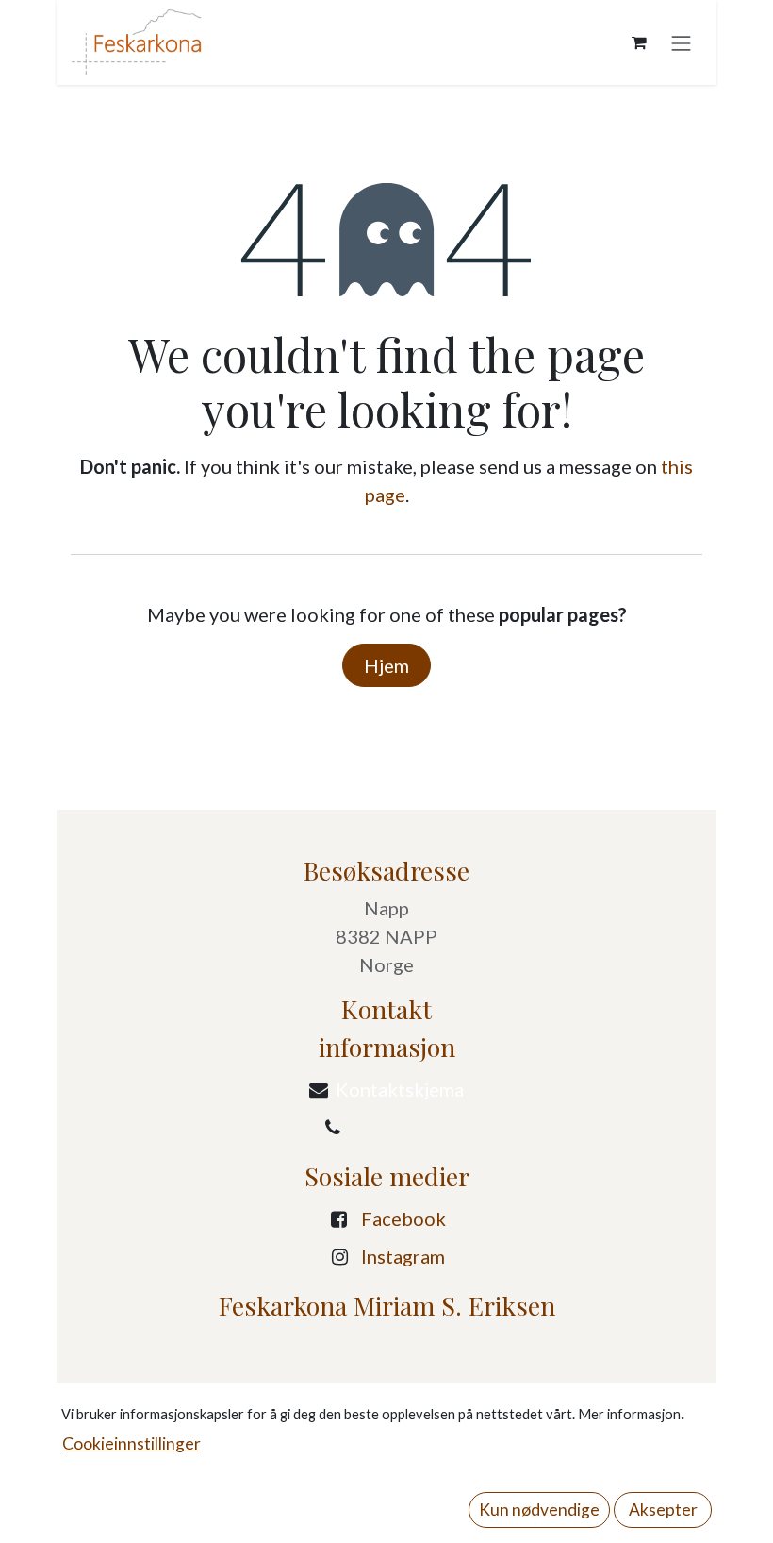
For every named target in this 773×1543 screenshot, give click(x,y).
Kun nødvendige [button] (539, 1509)
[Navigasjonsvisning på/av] (681, 42)
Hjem (386, 665)
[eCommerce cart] (639, 42)
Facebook (403, 1218)
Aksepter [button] (663, 1509)
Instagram (403, 1256)
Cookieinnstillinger (131, 1443)
